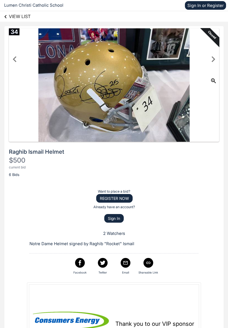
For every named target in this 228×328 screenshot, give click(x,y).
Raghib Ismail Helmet (36, 151)
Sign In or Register (205, 5)
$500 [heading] (17, 160)
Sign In (114, 218)
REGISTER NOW (114, 198)
